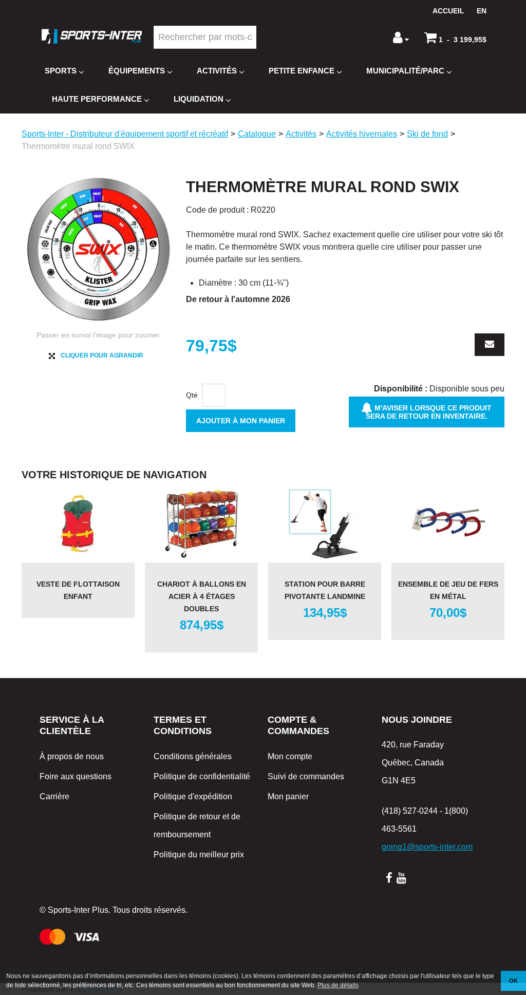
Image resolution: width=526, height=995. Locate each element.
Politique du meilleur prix (199, 854)
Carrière (54, 796)
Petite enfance (301, 70)
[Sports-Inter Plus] (92, 36)
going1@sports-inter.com (427, 846)
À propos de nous (72, 756)
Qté (192, 395)
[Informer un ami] (489, 344)
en (481, 11)
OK (513, 981)
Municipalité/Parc (405, 70)
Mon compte (290, 756)
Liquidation (198, 99)
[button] (455, 37)
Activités (217, 70)
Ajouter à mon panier (240, 421)
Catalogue (257, 133)
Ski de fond (427, 133)
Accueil (448, 11)
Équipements (136, 70)
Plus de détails (338, 985)
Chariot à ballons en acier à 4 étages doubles (201, 596)
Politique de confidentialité (202, 776)
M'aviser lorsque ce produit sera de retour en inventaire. (429, 412)
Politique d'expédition (193, 796)
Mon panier (288, 796)
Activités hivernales (361, 133)
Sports (61, 70)
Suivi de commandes (306, 776)
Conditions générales (193, 756)
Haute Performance (97, 99)
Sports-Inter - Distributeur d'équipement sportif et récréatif (125, 133)
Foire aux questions (75, 776)
